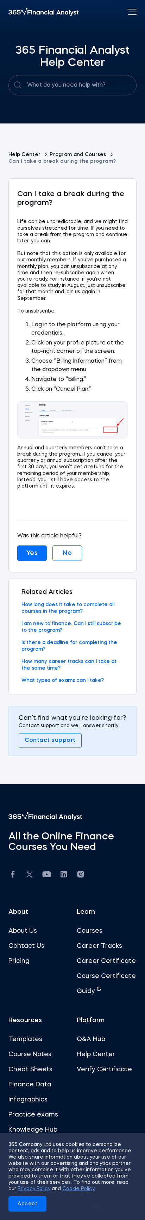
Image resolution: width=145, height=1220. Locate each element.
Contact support (50, 740)
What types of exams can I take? (62, 680)
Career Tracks (99, 946)
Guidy (87, 991)
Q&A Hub (91, 1039)
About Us (22, 931)
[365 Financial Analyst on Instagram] (80, 875)
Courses (89, 931)
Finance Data (29, 1084)
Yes (32, 553)
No (67, 553)
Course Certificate (106, 976)
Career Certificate (106, 961)
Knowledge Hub (32, 1130)
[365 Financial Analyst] (43, 12)
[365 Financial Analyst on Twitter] (29, 875)
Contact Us (26, 946)
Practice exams (33, 1115)
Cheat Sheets (30, 1069)
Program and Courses (79, 154)
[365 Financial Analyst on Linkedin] (63, 875)
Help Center (25, 154)
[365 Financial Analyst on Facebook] (12, 875)
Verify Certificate (104, 1069)
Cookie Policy (78, 1188)
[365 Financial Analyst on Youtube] (46, 875)
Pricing (19, 961)
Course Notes (29, 1054)
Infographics (28, 1100)
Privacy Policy (34, 1188)
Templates (25, 1039)
